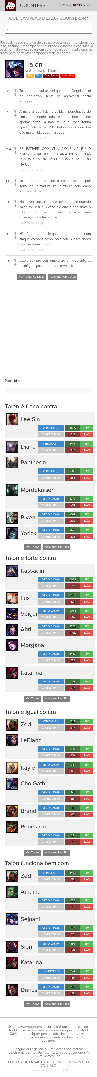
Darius (29, 990)
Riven (28, 518)
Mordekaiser (37, 490)
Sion (26, 947)
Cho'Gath (33, 784)
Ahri (26, 630)
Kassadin (32, 571)
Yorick (28, 533)
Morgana (32, 645)
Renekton (33, 827)
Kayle (28, 768)
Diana (28, 447)
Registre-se (82, 5)
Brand (28, 811)
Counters (33, 5)
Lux (25, 598)
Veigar (29, 614)
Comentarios (51, 434)
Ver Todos (32, 547)
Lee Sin (30, 419)
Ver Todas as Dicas (31, 276)
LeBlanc (31, 740)
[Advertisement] (48, 330)
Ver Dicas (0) (51, 499)
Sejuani (30, 919)
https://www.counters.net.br (48, 1070)
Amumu (31, 892)
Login (66, 5)
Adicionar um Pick (57, 547)
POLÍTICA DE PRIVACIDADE (29, 1062)
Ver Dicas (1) (51, 428)
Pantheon (33, 463)
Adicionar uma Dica (63, 276)
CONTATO (48, 1065)
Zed (26, 725)
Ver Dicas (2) (51, 971)
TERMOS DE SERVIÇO (70, 1062)
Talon (34, 64)
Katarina (31, 673)
